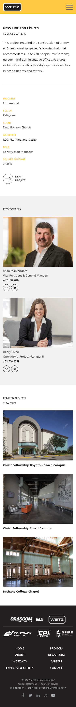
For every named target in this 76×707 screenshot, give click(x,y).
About (20, 655)
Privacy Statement (27, 684)
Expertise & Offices (19, 668)
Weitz (12, 7)
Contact (56, 668)
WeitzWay (20, 661)
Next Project (20, 178)
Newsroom (56, 655)
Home (20, 648)
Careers (56, 661)
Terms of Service (49, 684)
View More (9, 403)
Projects (56, 648)
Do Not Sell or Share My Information (47, 688)
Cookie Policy (17, 688)
